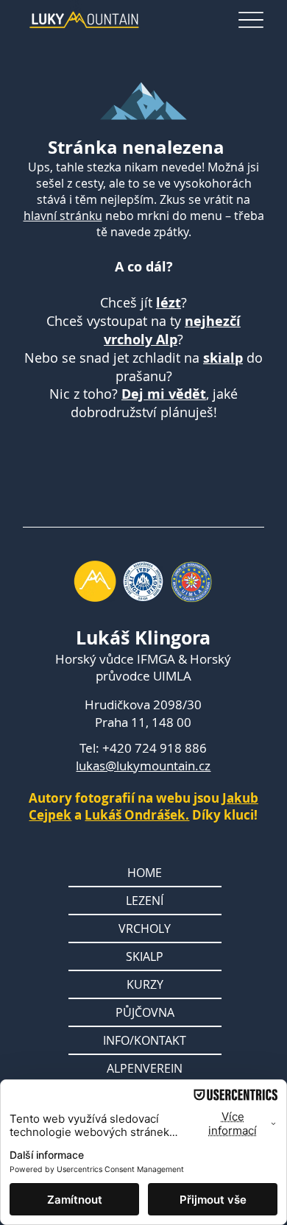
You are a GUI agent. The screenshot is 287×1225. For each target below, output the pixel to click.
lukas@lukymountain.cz (143, 765)
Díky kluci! (223, 814)
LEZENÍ (144, 900)
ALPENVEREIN (145, 1068)
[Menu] (251, 20)
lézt (168, 303)
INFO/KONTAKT (144, 1040)
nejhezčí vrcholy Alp (172, 330)
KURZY (145, 984)
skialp (223, 358)
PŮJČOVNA (145, 1012)
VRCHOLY (144, 928)
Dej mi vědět (163, 394)
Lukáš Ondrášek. (137, 814)
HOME (144, 872)
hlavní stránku (63, 215)
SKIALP (144, 956)
